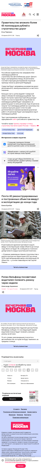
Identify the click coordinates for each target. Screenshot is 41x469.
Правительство (8, 133)
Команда (20, 415)
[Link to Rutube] (32, 370)
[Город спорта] (23, 14)
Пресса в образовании (27, 383)
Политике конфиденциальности (15, 462)
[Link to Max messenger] (3, 370)
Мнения (9, 380)
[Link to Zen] (15, 370)
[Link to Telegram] (24, 370)
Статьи (9, 378)
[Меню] (37, 14)
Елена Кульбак (7, 205)
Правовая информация (20, 417)
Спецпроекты (25, 380)
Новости (9, 375)
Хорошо (20, 466)
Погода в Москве (12, 289)
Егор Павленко (7, 32)
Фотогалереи (11, 383)
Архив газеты (24, 378)
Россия (20, 133)
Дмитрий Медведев (25, 130)
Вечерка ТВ (24, 375)
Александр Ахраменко (10, 286)
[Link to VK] (7, 370)
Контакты (27, 415)
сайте (14, 119)
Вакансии (12, 415)
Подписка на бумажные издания (14, 412)
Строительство (8, 130)
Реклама (24, 409)
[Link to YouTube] (19, 370)
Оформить (12, 399)
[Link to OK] (11, 370)
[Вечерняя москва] (20, 426)
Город (18, 35)
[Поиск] (30, 14)
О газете (16, 409)
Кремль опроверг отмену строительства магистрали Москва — (19, 125)
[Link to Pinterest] (36, 370)
